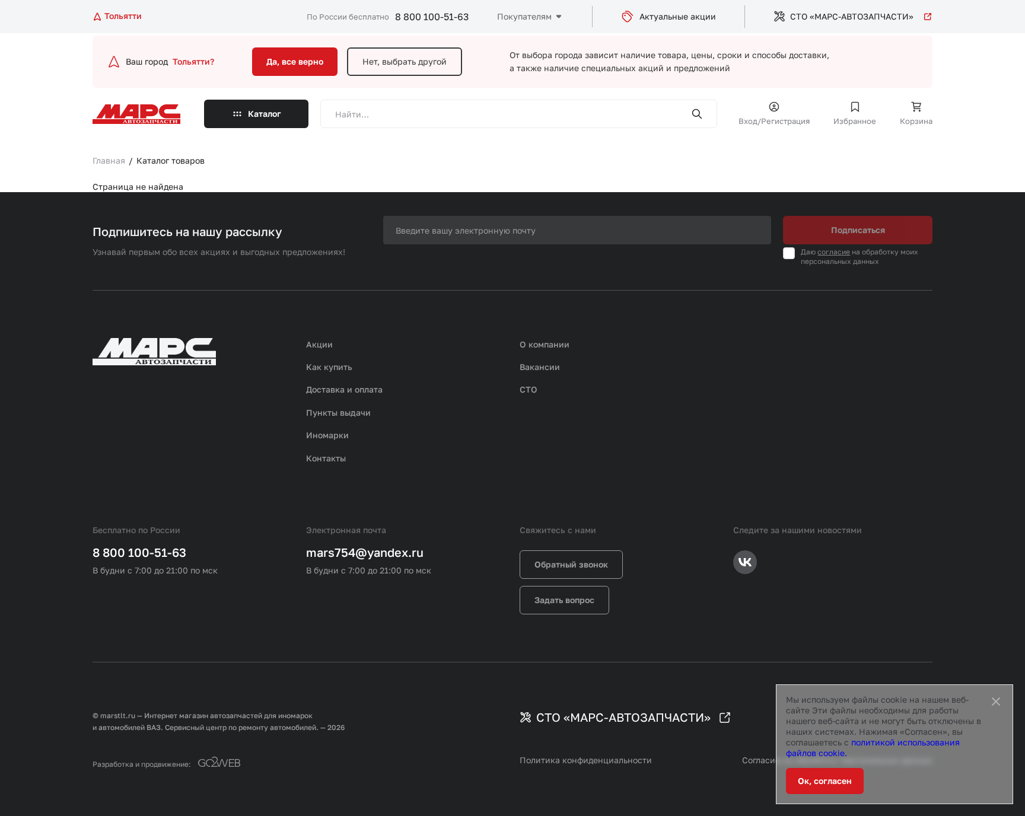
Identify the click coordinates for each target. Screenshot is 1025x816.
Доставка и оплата (344, 389)
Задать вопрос (564, 600)
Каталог (264, 114)
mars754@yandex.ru (365, 552)
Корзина (916, 121)
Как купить (329, 367)
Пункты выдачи (338, 412)
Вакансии (540, 367)
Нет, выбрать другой (404, 61)
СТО (528, 389)
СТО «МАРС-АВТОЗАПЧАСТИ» (851, 16)
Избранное (854, 121)
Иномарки (327, 435)
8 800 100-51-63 (432, 17)
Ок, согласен (825, 781)
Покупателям (524, 16)
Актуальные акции (677, 16)
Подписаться (858, 230)
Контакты (326, 458)
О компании (544, 344)
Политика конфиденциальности (586, 760)
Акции (319, 344)
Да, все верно (294, 61)
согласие (833, 251)
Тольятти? (193, 61)
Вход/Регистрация (774, 121)
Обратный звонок (571, 564)
